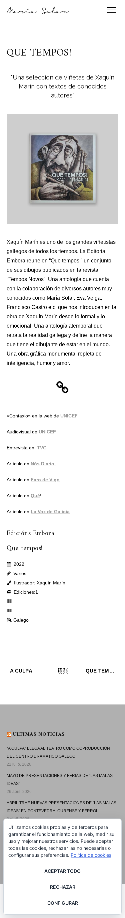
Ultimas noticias (39, 734)
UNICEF (69, 415)
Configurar (62, 903)
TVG (42, 447)
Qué (35, 495)
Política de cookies (91, 855)
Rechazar (62, 887)
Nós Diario (43, 463)
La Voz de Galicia (50, 511)
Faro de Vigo (45, 479)
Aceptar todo (62, 871)
